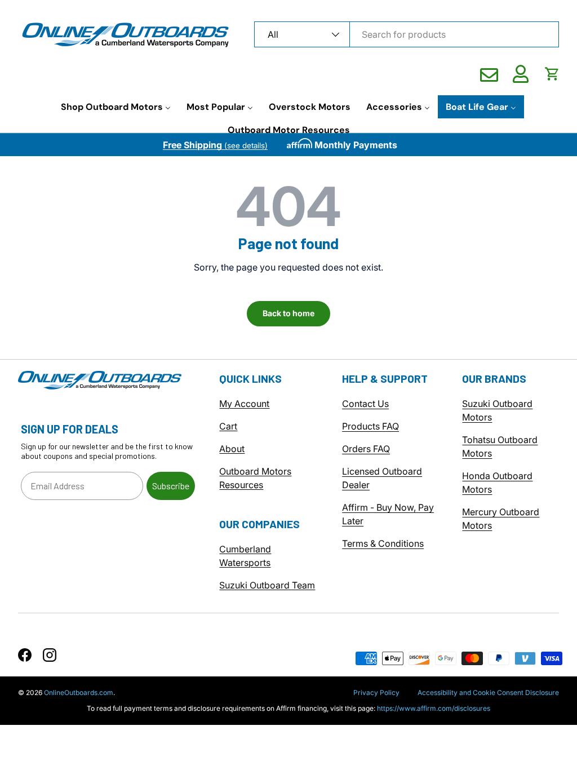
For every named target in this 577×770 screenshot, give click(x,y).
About (232, 448)
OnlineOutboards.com (78, 692)
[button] (552, 73)
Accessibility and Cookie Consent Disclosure (488, 692)
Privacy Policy (376, 692)
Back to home (288, 313)
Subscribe (170, 485)
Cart (228, 426)
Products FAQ (370, 426)
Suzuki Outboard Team (267, 585)
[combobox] (406, 34)
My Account (244, 403)
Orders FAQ (366, 448)
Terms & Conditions (383, 543)
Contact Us (365, 403)
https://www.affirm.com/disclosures (433, 708)
